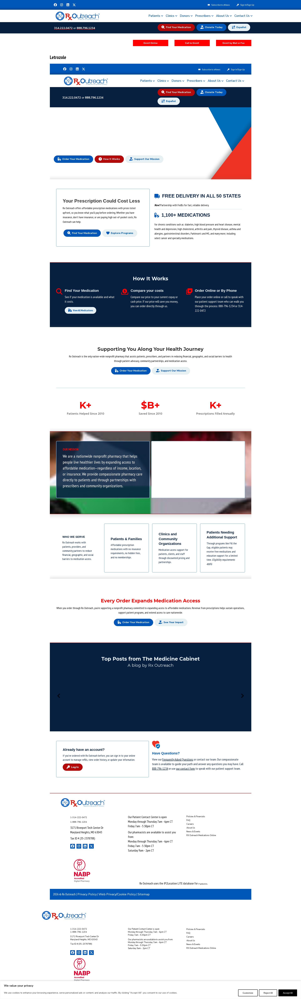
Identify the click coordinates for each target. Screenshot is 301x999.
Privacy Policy (87, 894)
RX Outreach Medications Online (201, 835)
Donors (185, 16)
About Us (222, 16)
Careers (190, 824)
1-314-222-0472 (78, 817)
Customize (248, 993)
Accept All (288, 993)
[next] (242, 695)
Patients (154, 16)
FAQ (188, 820)
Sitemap (144, 894)
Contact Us (242, 16)
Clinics (170, 16)
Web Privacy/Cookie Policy (117, 894)
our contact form (185, 769)
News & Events (193, 831)
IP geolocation (202, 884)
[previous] (58, 695)
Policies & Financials (195, 816)
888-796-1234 (227, 306)
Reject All (268, 993)
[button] (55, 5)
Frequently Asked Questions (177, 759)
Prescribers (203, 16)
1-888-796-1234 (78, 822)
